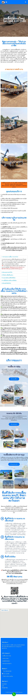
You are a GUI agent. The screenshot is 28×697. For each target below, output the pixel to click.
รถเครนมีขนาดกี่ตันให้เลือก (9, 277)
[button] (6, 2)
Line (3, 685)
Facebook (4, 684)
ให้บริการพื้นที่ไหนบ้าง (8, 275)
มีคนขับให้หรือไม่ (7, 283)
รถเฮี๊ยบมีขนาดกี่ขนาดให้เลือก (10, 280)
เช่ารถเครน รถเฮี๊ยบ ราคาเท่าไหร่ (10, 256)
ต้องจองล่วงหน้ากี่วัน (7, 272)
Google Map (5, 687)
